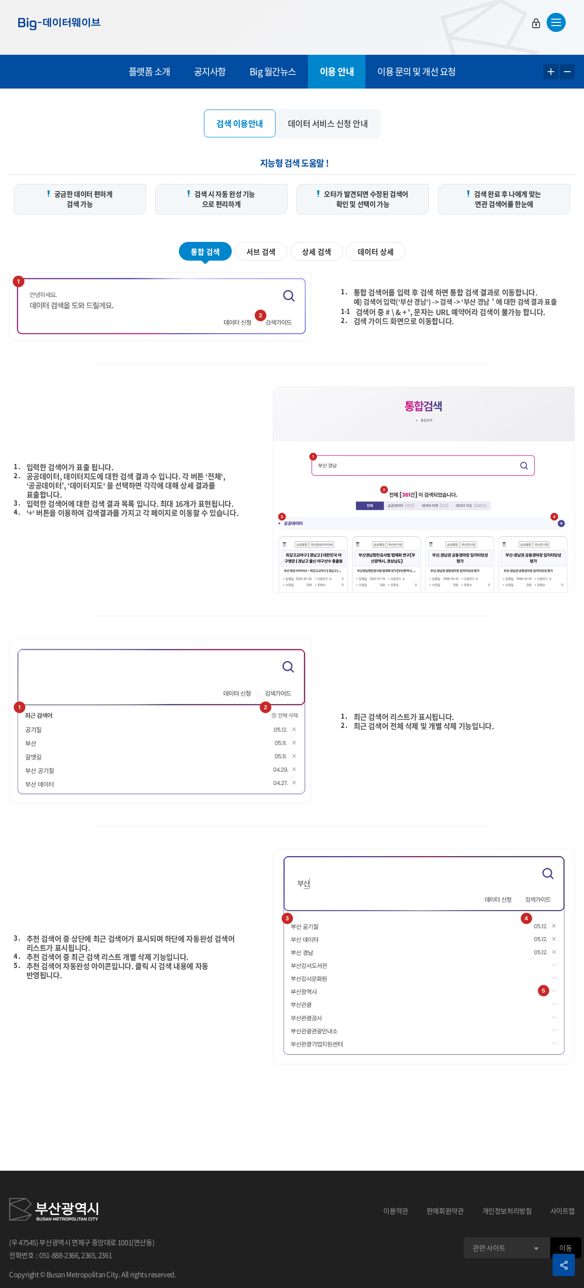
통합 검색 (205, 251)
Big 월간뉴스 (273, 71)
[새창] (53, 1211)
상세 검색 (316, 251)
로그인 (536, 23)
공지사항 (210, 71)
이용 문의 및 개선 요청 (416, 71)
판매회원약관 (445, 1211)
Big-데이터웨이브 (59, 23)
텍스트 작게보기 (567, 71)
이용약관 (395, 1211)
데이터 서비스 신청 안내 (328, 123)
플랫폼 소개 (149, 71)
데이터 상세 (376, 251)
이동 (565, 1248)
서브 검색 (261, 251)
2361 (105, 1255)
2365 (88, 1255)
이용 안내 (337, 71)
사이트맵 (562, 1211)
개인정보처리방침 (507, 1211)
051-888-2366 (58, 1255)
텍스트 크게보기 (550, 71)
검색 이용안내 (239, 123)
